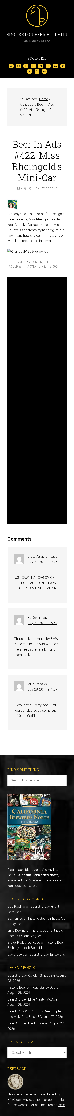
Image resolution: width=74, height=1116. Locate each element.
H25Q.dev (14, 1100)
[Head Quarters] (15, 1089)
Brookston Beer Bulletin (37, 35)
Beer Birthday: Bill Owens (47, 954)
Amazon (35, 880)
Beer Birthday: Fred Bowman (28, 1023)
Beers (48, 262)
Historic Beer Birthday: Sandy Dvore (32, 987)
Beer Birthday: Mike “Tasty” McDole (32, 999)
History (53, 266)
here (61, 1105)
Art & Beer (34, 262)
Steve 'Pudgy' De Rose (23, 942)
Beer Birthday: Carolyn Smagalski (31, 975)
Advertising (36, 266)
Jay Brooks (15, 954)
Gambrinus (15, 918)
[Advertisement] (37, 400)
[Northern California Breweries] (29, 859)
